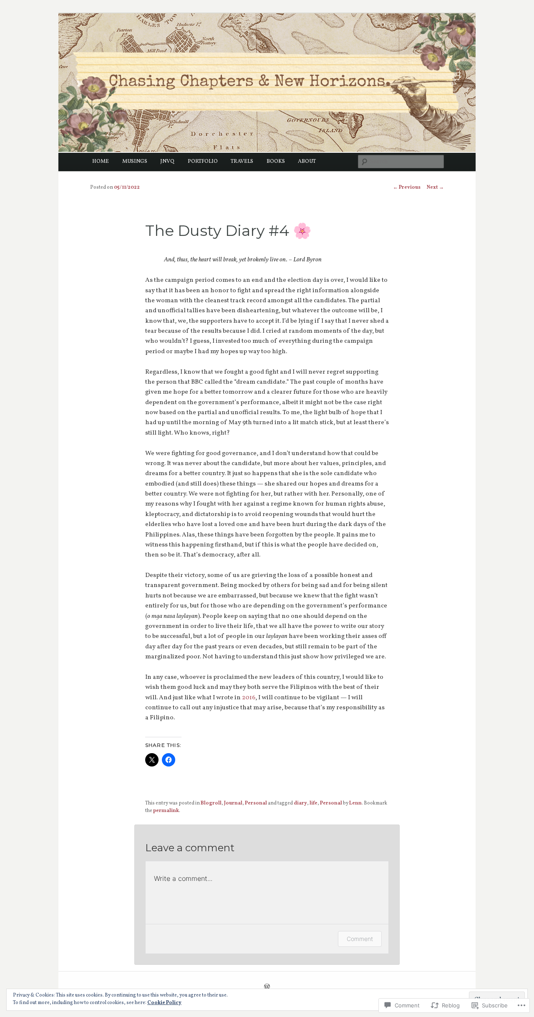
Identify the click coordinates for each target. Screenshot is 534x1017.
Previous (407, 187)
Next (435, 187)
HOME (100, 161)
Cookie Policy (164, 1002)
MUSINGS (134, 161)
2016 (248, 697)
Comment (360, 938)
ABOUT (307, 161)
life (313, 803)
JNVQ (167, 161)
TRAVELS (242, 161)
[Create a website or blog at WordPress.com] (267, 987)
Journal (233, 803)
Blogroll (211, 803)
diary (300, 803)
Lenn (355, 803)
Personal (256, 803)
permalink (166, 810)
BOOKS (276, 161)
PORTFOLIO (203, 161)
